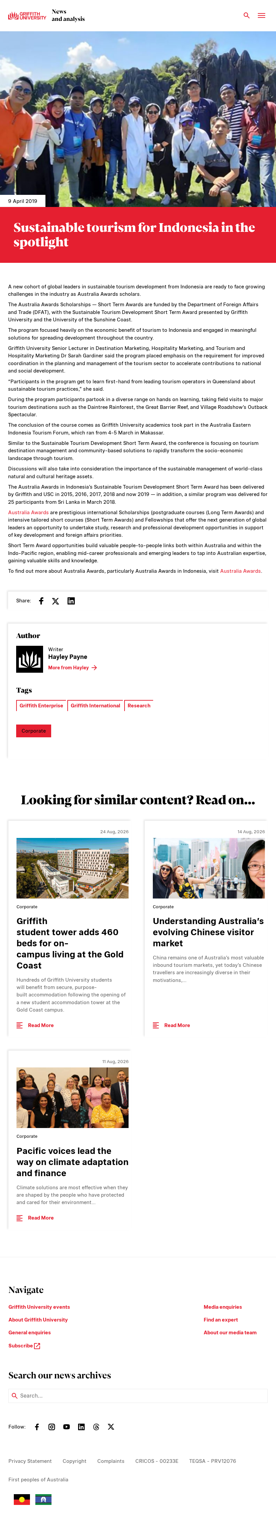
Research (139, 706)
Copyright (75, 1461)
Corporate (34, 731)
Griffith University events (39, 1307)
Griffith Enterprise (41, 706)
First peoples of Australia (38, 1480)
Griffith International (95, 706)
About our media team (230, 1333)
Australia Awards (28, 512)
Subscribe (21, 1346)
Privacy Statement (30, 1461)
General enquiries (29, 1333)
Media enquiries (223, 1307)
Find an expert (221, 1320)
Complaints (111, 1461)
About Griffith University (38, 1320)
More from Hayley (68, 667)
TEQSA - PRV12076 (212, 1461)
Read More (41, 1025)
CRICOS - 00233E (156, 1461)
